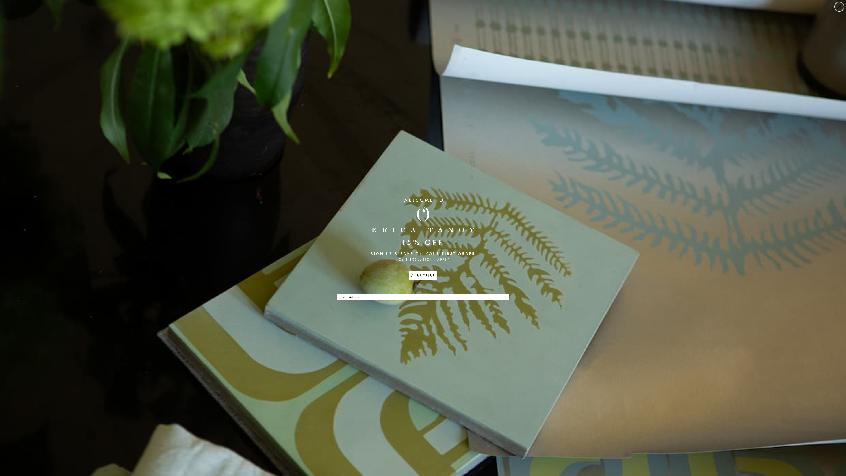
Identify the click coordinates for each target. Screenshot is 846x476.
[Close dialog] (839, 6)
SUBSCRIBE (423, 275)
